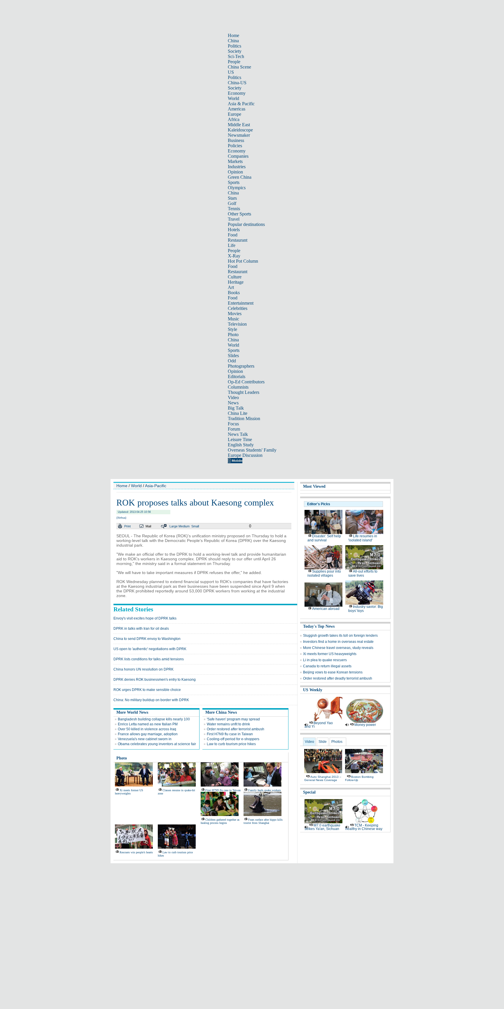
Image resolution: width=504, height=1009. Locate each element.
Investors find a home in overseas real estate (338, 642)
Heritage (236, 282)
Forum (234, 429)
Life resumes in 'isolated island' (362, 538)
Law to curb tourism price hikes (231, 744)
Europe (234, 114)
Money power (365, 725)
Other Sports (239, 213)
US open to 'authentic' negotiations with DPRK (149, 649)
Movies (235, 313)
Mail (148, 526)
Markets (235, 161)
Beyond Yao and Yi (318, 725)
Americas (236, 108)
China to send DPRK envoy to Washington (147, 639)
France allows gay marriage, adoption (148, 734)
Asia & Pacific (241, 103)
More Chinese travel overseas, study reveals (338, 648)
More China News (221, 712)
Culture (235, 276)
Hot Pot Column (243, 261)
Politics (234, 45)
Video (233, 397)
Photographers (241, 366)
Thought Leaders (243, 392)
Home (233, 35)
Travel (233, 219)
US (231, 72)
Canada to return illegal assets (327, 666)
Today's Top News (319, 626)
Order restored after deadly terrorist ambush (337, 678)
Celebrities (237, 308)
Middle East (239, 124)
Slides (233, 355)
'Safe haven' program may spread (233, 719)
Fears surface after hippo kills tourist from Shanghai (263, 821)
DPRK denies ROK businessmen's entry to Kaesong (154, 680)
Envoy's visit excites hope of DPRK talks (144, 618)
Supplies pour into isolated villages (324, 573)
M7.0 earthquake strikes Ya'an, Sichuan (322, 827)
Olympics (237, 187)
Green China (239, 177)
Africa (233, 119)
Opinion (235, 171)
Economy (237, 93)
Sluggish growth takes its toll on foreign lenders (340, 636)
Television (237, 324)
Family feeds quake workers (264, 790)
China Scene (239, 66)
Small (195, 526)
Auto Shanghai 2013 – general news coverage (322, 778)
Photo (233, 334)
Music (233, 318)
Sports (233, 182)
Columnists (238, 387)
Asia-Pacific (155, 485)
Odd (232, 360)
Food (232, 234)
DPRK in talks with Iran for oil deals (141, 629)
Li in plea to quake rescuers (325, 660)
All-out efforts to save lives (362, 573)
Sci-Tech (236, 56)
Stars (232, 198)
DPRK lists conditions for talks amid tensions (148, 659)
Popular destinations (246, 224)
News (233, 402)
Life (231, 245)
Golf (232, 203)
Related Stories (133, 609)
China (233, 40)
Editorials (236, 376)
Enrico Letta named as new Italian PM (148, 724)
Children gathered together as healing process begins (220, 821)
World (233, 98)
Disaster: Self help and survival (324, 538)
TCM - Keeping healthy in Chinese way (363, 827)
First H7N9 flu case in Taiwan (230, 734)
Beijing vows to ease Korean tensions (333, 672)
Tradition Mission (244, 418)
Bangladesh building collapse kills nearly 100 (154, 719)
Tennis (234, 208)
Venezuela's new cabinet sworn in (145, 739)
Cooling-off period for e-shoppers (233, 739)
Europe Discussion (245, 455)
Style (232, 329)
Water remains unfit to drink (228, 724)
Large (173, 526)
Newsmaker (239, 135)
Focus (233, 423)
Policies (235, 145)
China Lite (237, 413)
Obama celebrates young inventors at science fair (157, 744)
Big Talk (236, 408)
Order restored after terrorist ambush (235, 729)
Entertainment (240, 303)
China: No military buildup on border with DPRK (151, 700)
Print (127, 526)
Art (231, 287)
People (234, 61)
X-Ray (234, 255)
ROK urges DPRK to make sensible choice (147, 690)
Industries (237, 166)
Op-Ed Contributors (246, 381)
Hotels (234, 229)
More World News (132, 712)
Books (234, 292)
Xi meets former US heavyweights (129, 792)
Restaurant (237, 240)
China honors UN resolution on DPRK (143, 669)
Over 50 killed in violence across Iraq (147, 729)
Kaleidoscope (240, 129)
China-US (237, 82)
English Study (241, 444)
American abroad (326, 609)
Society (235, 51)
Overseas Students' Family (252, 450)
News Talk (238, 434)
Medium (184, 526)
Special (309, 792)
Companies (238, 156)
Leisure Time (240, 439)
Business (236, 140)
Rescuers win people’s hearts (136, 852)
